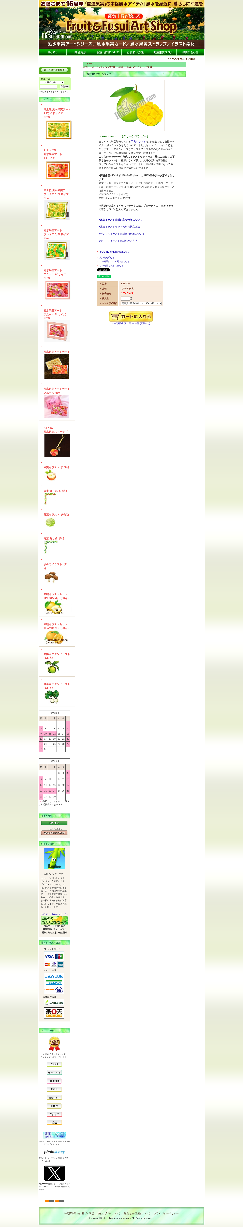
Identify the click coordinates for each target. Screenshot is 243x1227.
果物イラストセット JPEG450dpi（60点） (57, 596)
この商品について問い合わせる (115, 261)
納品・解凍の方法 (80, 52)
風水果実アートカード (57, 351)
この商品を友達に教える (111, 265)
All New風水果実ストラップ (55, 429)
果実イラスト (138, 141)
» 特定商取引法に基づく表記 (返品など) (131, 323)
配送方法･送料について (137, 1213)
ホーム (89, 63)
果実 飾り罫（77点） (56, 491)
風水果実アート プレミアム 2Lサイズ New (56, 234)
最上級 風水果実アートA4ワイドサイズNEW (57, 113)
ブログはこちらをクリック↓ (54, 914)
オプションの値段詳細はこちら (115, 251)
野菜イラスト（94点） (57, 514)
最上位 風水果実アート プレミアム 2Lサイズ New (57, 194)
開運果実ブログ (163, 52)
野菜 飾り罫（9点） (55, 538)
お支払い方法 (135, 52)
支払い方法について (109, 1213)
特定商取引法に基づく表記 (79, 1213)
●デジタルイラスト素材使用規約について (122, 233)
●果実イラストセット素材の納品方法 (119, 226)
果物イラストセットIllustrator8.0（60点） (57, 626)
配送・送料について (108, 52)
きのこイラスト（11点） (56, 566)
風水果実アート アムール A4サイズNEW (55, 274)
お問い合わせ (190, 52)
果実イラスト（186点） (58, 467)
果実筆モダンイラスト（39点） (57, 656)
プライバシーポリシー (166, 1213)
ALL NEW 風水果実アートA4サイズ (53, 154)
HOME (52, 52)
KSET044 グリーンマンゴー (140, 67)
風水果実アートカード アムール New (57, 390)
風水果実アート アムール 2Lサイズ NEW (55, 314)
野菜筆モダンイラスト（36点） (57, 686)
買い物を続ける (107, 257)
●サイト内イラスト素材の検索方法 (118, 240)
